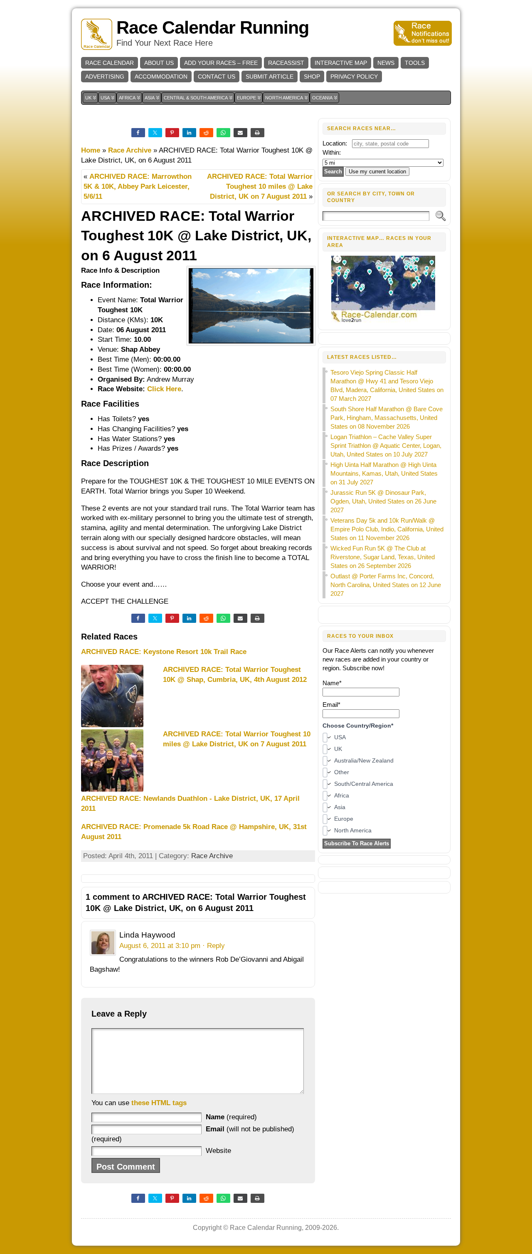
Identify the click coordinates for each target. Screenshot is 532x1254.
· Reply (213, 946)
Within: (332, 152)
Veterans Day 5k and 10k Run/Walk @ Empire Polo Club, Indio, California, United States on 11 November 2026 (386, 529)
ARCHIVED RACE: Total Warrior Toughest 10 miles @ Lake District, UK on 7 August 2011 (260, 186)
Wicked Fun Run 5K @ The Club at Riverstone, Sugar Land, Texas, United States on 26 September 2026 (382, 557)
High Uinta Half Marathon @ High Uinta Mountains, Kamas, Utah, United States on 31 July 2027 (384, 473)
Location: (335, 143)
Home (90, 150)
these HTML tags (159, 1103)
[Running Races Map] (384, 321)
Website (218, 1151)
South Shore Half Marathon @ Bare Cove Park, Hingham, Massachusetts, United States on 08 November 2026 (386, 417)
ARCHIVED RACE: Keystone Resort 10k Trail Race (163, 652)
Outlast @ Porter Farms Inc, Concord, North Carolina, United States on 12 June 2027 (385, 585)
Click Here (164, 389)
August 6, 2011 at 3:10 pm (159, 946)
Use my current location (377, 171)
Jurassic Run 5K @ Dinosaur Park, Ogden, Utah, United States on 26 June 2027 (383, 501)
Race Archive (129, 150)
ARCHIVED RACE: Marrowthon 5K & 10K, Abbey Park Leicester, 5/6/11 (138, 186)
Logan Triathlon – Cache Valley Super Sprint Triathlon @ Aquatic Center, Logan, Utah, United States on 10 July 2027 (385, 445)
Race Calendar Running (212, 27)
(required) (231, 1117)
